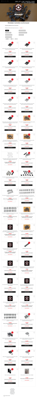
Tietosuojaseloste (12, 389)
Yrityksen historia (12, 392)
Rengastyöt (33, 1)
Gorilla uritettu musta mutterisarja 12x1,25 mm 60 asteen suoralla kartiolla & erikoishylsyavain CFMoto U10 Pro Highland (10, 123)
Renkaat (17, 1)
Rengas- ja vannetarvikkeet (26, 1)
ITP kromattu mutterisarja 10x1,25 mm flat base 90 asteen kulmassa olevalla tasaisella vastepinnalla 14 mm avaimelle (10, 141)
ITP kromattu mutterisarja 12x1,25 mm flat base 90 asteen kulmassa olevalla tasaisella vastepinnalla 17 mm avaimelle (27, 196)
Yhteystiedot (12, 388)
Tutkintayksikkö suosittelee (31, 2)
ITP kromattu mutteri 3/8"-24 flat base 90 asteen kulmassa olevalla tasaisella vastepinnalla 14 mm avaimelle (27, 285)
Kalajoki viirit (24, 2)
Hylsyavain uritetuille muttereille (27, 248)
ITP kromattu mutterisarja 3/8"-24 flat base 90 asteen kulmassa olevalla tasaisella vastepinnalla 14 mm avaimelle (10, 159)
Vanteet (20, 1)
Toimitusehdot (12, 390)
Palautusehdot (12, 391)
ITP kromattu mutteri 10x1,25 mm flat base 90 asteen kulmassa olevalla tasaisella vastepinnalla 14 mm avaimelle (27, 268)
